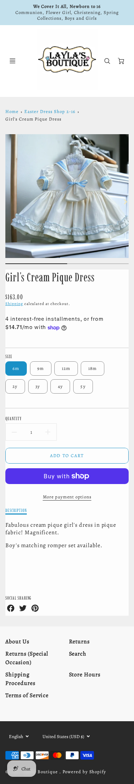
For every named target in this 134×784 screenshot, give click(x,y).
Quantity (13, 418)
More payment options (67, 497)
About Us (17, 641)
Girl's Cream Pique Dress (33, 119)
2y (15, 386)
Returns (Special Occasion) (26, 658)
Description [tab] (16, 510)
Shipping (14, 303)
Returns (79, 641)
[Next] (125, 201)
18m (92, 368)
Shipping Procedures (20, 679)
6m (16, 368)
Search (78, 654)
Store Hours (85, 675)
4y (60, 386)
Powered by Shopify (84, 772)
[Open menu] (12, 61)
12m (66, 368)
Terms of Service (27, 695)
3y (37, 386)
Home (12, 111)
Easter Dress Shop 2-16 (49, 111)
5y (83, 386)
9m (40, 368)
